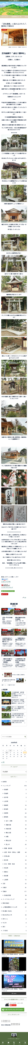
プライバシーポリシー (14, 1039)
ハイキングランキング (7, 587)
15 (24, 752)
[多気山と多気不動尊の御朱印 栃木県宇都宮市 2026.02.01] (14, 946)
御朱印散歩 (5, 594)
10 (6, 752)
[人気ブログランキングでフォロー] (8, 591)
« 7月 (2, 762)
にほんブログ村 (5, 582)
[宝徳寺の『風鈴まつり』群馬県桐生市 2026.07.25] (14, 964)
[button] (25, 737)
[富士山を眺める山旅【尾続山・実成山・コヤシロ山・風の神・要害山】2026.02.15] (14, 981)
